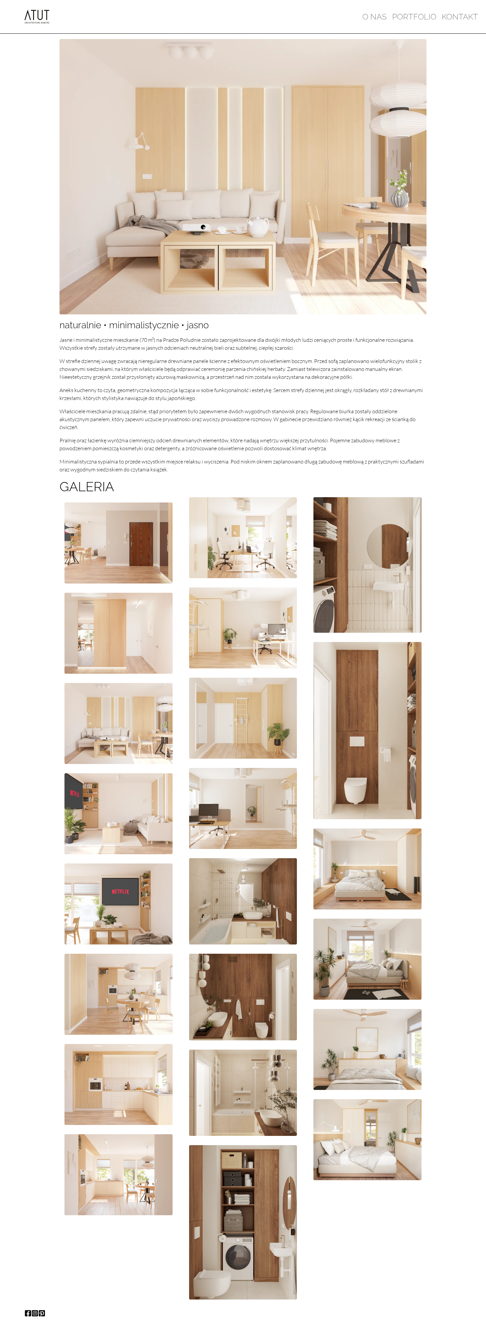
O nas (374, 16)
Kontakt (460, 16)
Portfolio (414, 16)
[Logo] (36, 16)
